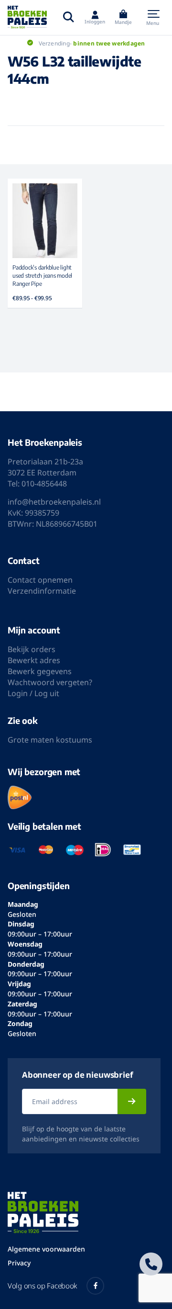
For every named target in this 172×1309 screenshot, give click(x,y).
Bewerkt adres (34, 660)
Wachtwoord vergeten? (50, 682)
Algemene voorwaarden (46, 1248)
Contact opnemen (40, 580)
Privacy (19, 1262)
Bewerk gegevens (40, 671)
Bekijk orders (31, 649)
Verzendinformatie (42, 591)
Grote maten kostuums (50, 739)
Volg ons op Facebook (42, 1285)
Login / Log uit (33, 693)
